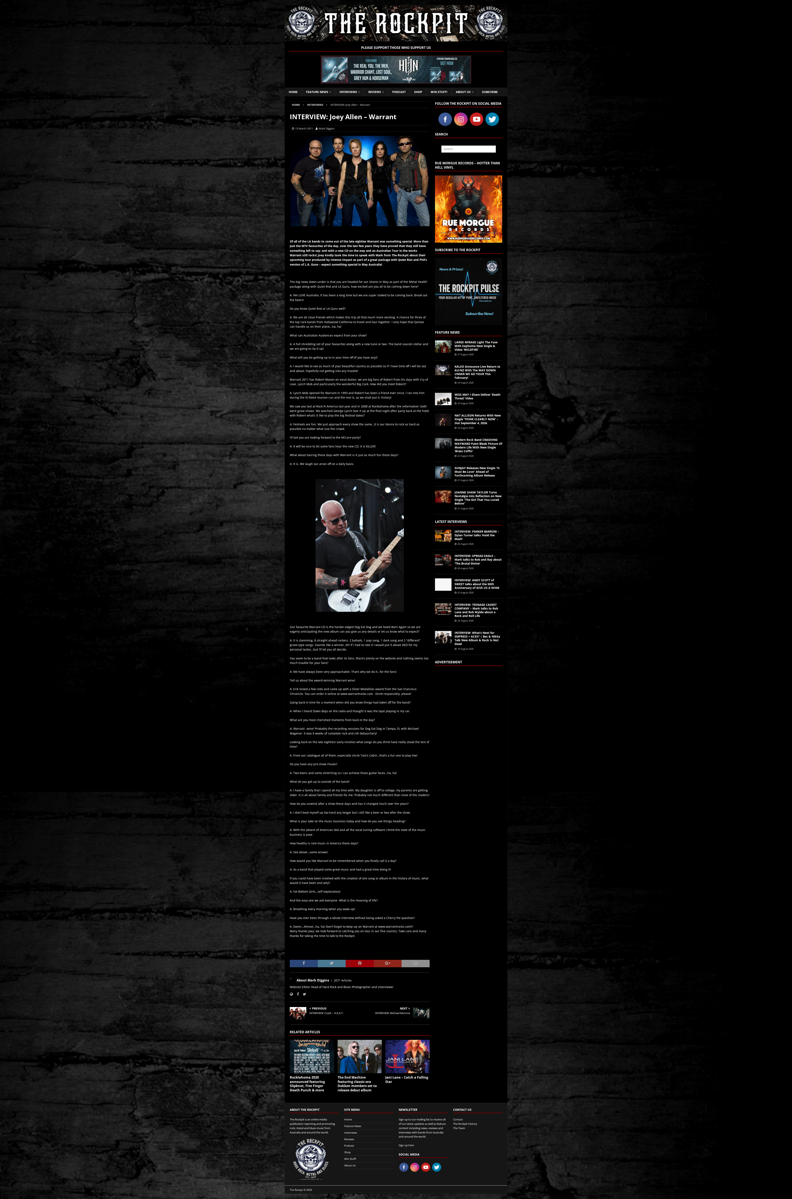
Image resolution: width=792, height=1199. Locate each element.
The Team (459, 1128)
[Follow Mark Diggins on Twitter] (303, 994)
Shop (418, 92)
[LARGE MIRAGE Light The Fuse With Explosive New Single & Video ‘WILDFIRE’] (443, 346)
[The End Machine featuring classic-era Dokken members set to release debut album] (360, 1056)
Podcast (399, 92)
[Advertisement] (468, 721)
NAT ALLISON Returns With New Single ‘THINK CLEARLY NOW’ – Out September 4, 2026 (478, 419)
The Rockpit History (465, 1124)
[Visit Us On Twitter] (492, 125)
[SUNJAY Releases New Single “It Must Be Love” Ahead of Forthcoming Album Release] (443, 472)
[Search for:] (468, 149)
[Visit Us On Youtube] (476, 125)
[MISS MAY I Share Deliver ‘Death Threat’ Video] (443, 399)
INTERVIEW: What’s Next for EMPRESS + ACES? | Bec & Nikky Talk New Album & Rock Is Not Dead (477, 638)
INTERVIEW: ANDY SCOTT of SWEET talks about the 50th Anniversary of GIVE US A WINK (477, 583)
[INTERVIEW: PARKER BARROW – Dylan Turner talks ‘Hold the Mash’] (443, 536)
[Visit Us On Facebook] (445, 125)
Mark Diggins (327, 128)
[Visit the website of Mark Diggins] (291, 994)
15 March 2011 (304, 128)
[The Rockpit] (396, 39)
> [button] (466, 68)
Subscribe (490, 92)
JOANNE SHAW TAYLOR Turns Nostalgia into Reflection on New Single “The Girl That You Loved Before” (478, 498)
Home (293, 92)
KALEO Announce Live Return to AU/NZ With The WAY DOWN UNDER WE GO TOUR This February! (477, 372)
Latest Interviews (451, 521)
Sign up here (406, 1145)
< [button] (326, 68)
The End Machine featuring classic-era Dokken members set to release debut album (357, 1083)
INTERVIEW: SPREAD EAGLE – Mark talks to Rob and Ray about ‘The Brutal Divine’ (478, 559)
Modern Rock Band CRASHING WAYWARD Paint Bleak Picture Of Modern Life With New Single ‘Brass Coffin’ (478, 445)
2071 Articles (343, 980)
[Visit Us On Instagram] (461, 125)
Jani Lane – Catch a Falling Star (406, 1079)
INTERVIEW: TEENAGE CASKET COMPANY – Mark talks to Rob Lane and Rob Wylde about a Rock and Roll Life (476, 610)
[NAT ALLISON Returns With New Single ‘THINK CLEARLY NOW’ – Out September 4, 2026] (443, 420)
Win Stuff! (439, 92)
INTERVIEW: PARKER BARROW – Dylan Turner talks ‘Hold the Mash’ (477, 535)
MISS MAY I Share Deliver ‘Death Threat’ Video (477, 396)
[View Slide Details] (396, 70)
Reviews (374, 92)
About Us (463, 92)
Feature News (317, 92)
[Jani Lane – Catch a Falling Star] (407, 1056)
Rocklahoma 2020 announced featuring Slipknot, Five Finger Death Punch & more (307, 1083)
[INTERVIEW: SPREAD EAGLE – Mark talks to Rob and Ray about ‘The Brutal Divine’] (443, 560)
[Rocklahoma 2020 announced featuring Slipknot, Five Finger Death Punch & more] (312, 1056)
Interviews (348, 92)
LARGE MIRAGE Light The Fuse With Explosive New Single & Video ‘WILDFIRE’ (476, 346)
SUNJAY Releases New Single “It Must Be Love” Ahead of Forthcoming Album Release (477, 471)
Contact (458, 1119)
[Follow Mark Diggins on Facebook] (296, 994)
